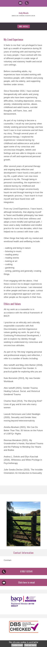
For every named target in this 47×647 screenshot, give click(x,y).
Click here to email (26, 582)
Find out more (30, 645)
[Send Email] (20, 3)
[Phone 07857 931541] (27, 3)
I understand (17, 645)
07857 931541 (26, 571)
